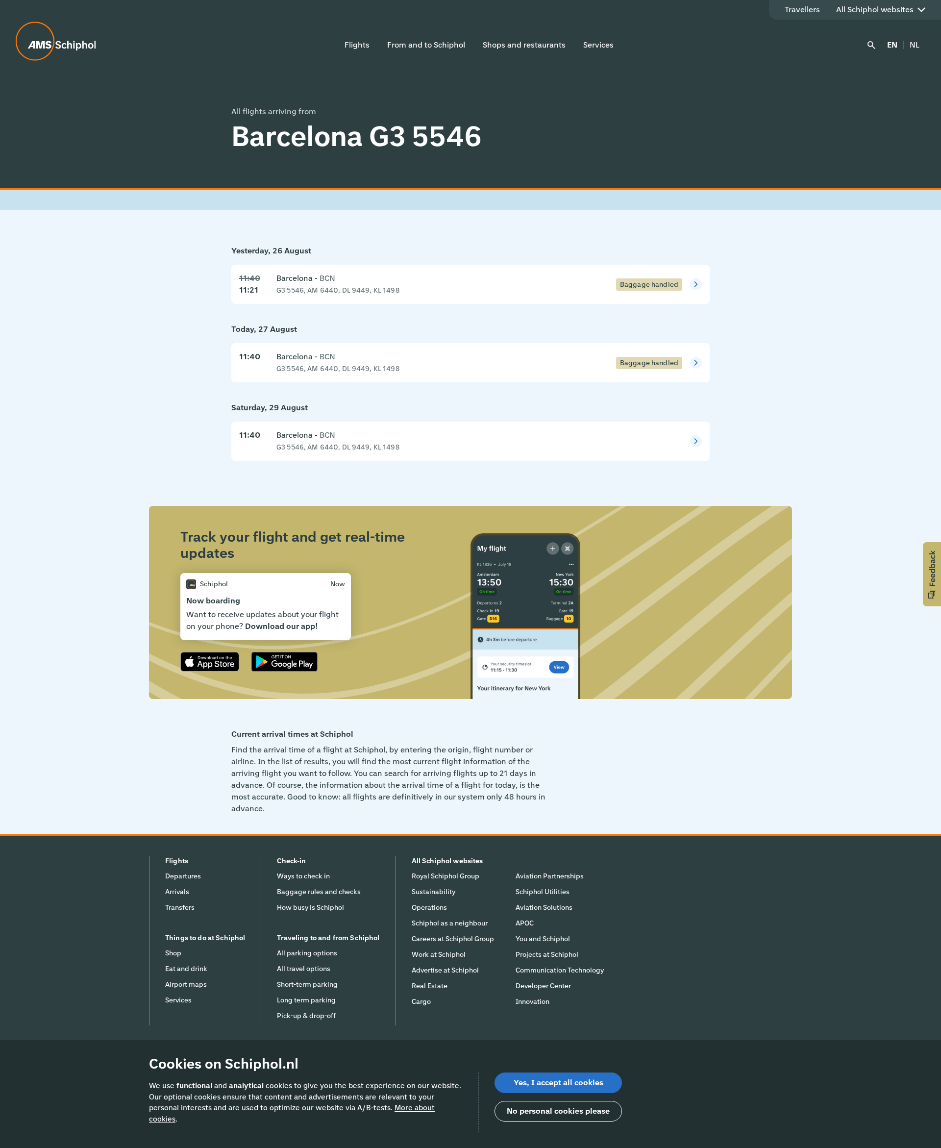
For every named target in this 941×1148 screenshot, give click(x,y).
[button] (932, 574)
